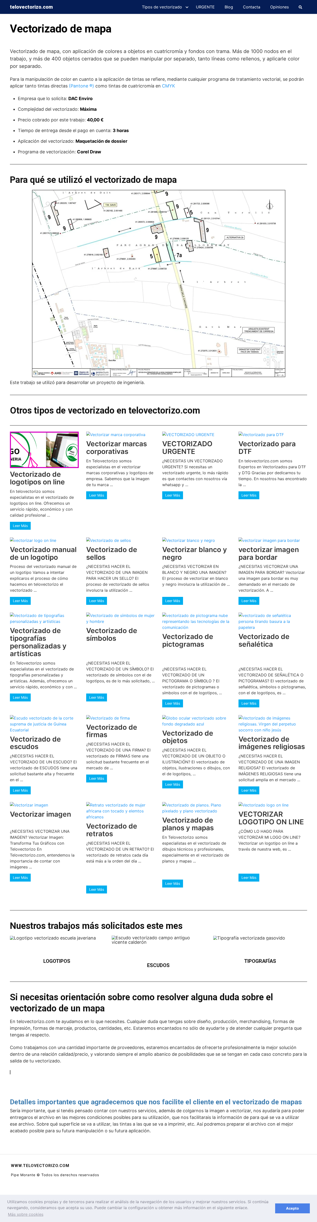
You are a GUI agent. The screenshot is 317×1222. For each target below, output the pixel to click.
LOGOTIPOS (56, 961)
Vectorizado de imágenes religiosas (271, 743)
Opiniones (279, 6)
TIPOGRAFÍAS (260, 961)
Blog (229, 6)
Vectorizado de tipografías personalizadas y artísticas (38, 642)
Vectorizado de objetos (187, 737)
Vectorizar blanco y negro (194, 553)
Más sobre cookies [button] (25, 1214)
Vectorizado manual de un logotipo (43, 553)
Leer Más (20, 526)
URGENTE (205, 6)
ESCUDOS (158, 965)
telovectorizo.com (31, 6)
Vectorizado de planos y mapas (188, 824)
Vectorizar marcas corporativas (116, 448)
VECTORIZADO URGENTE (187, 448)
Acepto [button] (292, 1208)
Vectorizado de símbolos (111, 634)
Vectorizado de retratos (111, 830)
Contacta (251, 6)
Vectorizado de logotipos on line (37, 478)
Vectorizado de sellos (111, 553)
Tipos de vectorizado (162, 6)
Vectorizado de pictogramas (187, 640)
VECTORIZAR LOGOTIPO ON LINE (271, 818)
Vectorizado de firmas (111, 731)
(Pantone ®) (81, 85)
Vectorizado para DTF (267, 448)
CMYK (168, 85)
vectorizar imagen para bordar (268, 553)
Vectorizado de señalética (264, 640)
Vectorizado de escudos (35, 743)
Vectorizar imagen (40, 814)
